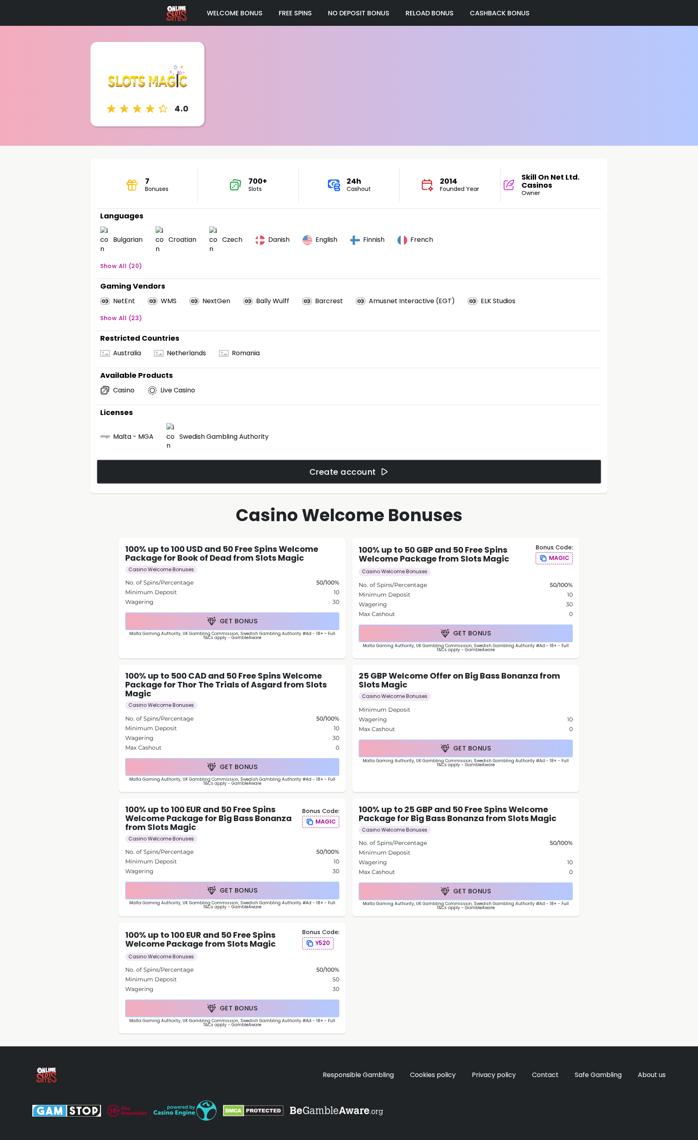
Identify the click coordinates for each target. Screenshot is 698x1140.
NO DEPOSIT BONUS (358, 13)
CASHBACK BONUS (500, 13)
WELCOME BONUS (235, 13)
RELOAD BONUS (430, 13)
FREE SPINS (295, 13)
